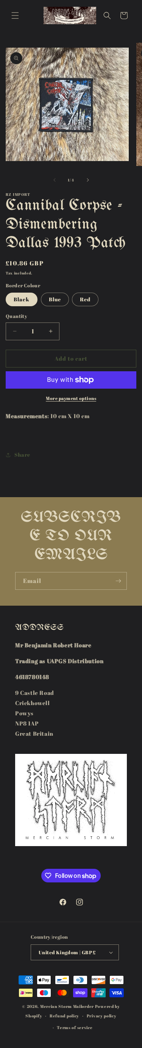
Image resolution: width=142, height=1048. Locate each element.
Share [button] (22, 454)
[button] (15, 15)
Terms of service (74, 1027)
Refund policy (64, 1016)
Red (85, 299)
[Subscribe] (118, 581)
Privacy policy (102, 1016)
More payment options (71, 398)
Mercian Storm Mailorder (67, 1006)
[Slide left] (54, 180)
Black (22, 299)
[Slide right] (88, 180)
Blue (55, 299)
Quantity (16, 316)
